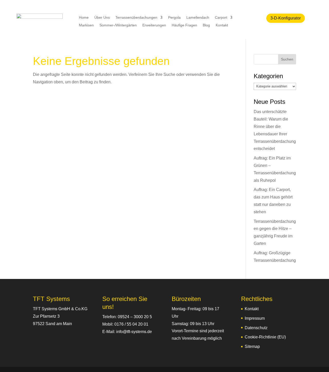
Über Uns (102, 17)
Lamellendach (197, 17)
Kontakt (222, 25)
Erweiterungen (154, 25)
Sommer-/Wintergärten (118, 25)
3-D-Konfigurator (285, 18)
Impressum (255, 318)
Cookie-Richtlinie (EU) (265, 337)
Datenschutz (256, 328)
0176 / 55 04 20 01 (131, 324)
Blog (206, 25)
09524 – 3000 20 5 (135, 317)
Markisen (86, 25)
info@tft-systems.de (134, 331)
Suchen (287, 59)
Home (84, 17)
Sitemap (252, 346)
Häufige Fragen (184, 25)
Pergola (174, 17)
